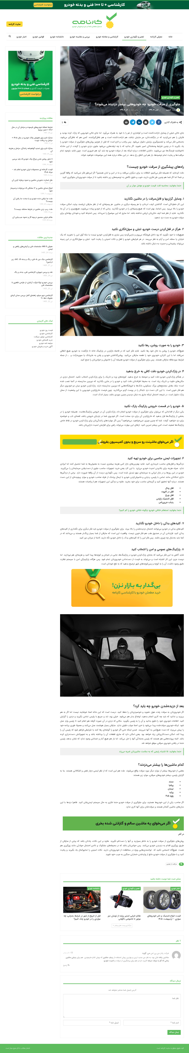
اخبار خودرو (21, 36)
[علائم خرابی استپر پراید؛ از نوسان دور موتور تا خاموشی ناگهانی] (122, 900)
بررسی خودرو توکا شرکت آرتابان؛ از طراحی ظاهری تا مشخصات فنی (32, 284)
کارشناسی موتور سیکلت (43, 336)
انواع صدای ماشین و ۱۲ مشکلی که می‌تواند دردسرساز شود (31, 189)
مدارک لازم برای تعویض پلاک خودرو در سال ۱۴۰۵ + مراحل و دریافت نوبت (32, 139)
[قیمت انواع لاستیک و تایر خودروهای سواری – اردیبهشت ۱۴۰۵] (162, 900)
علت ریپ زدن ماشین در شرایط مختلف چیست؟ (33, 209)
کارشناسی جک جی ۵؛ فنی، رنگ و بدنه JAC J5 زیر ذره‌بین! (32, 261)
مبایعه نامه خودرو (46, 343)
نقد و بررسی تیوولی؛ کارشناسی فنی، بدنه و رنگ (33, 272)
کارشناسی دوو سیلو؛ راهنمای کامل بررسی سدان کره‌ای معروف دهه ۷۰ (31, 297)
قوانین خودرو (38, 36)
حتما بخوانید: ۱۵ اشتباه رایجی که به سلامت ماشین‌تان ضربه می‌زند (150, 751)
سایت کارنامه (15, 24)
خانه (170, 36)
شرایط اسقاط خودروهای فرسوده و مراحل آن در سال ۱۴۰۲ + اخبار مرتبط (32, 128)
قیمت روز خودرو (46, 330)
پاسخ (65, 965)
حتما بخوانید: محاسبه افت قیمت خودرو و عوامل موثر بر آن (154, 185)
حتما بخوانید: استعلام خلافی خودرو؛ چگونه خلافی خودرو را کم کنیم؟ (150, 510)
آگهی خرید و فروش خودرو (42, 346)
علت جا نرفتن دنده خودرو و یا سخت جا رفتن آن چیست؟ (33, 200)
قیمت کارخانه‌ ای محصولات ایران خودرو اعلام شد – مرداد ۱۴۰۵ (32, 171)
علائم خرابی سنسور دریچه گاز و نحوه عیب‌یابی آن (32, 217)
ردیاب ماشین (108, 957)
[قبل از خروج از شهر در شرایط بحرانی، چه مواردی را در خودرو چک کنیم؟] (82, 900)
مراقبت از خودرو (172, 864)
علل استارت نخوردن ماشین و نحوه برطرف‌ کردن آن (32, 180)
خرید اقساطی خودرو (45, 340)
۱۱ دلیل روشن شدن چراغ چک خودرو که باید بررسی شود (32, 160)
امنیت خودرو (109, 960)
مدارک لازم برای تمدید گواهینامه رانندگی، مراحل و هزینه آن (31, 150)
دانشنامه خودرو (57, 36)
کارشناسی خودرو (46, 333)
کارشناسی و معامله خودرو (107, 36)
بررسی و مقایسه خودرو (80, 36)
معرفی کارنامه (156, 36)
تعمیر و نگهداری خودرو (134, 36)
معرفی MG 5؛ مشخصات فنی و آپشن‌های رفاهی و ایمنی (33, 248)
